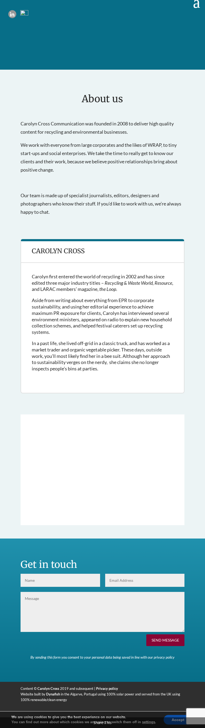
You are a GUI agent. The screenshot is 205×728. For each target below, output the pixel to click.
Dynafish (53, 694)
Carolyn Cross (48, 688)
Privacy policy (107, 688)
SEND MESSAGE (165, 640)
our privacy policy (161, 657)
